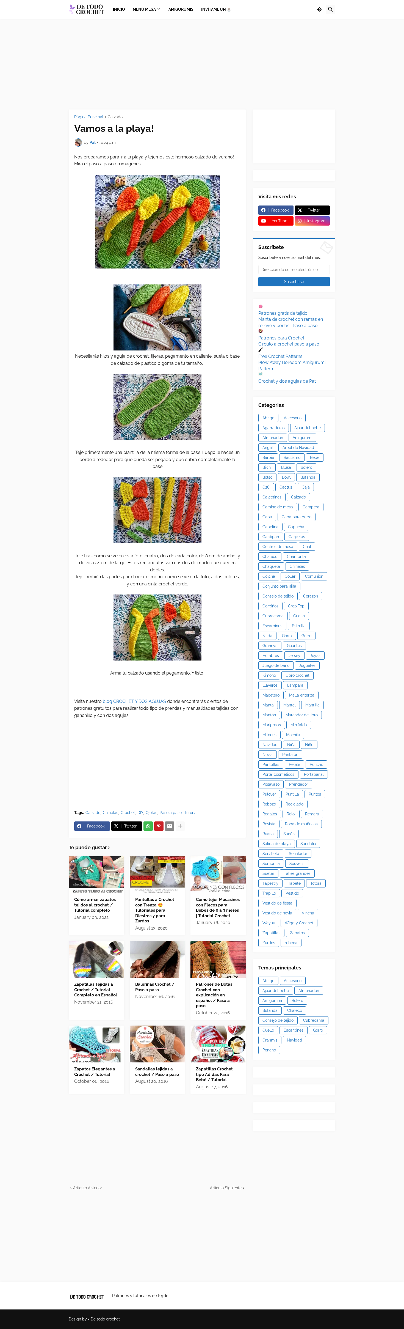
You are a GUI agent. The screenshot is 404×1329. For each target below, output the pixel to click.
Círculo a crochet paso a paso (288, 344)
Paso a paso (171, 812)
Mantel (289, 705)
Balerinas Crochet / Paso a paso (155, 987)
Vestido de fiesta (277, 903)
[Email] (169, 826)
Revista (268, 824)
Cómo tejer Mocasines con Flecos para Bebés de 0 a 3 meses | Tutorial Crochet (218, 907)
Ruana (268, 834)
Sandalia (308, 844)
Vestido (292, 893)
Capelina (270, 527)
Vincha (308, 913)
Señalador (298, 853)
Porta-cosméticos (278, 774)
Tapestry (270, 883)
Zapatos (297, 933)
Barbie (268, 457)
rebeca (291, 943)
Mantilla (312, 705)
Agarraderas (273, 428)
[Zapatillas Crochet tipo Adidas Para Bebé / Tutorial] (218, 1044)
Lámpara (295, 685)
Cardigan (270, 537)
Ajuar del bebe (307, 428)
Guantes (294, 645)
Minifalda (298, 725)
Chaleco (269, 556)
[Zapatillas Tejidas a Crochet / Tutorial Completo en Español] (96, 959)
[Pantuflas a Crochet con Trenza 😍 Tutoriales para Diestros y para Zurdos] (157, 874)
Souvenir (297, 863)
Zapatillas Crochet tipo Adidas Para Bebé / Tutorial (214, 1074)
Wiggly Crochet (299, 923)
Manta (268, 705)
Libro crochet (297, 675)
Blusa (286, 467)
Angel (267, 447)
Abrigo (268, 418)
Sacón (289, 834)
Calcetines (271, 497)
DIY (140, 812)
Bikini (267, 467)
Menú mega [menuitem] (144, 9)
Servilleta (270, 853)
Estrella (299, 626)
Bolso (267, 477)
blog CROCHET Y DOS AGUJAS (134, 701)
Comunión (314, 576)
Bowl (286, 477)
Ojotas (151, 812)
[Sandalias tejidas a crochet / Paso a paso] (157, 1044)
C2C (266, 487)
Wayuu (268, 923)
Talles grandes (297, 873)
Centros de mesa (277, 546)
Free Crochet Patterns (280, 356)
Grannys (269, 645)
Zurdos (268, 943)
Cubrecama (273, 616)
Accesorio (292, 418)
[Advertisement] (202, 64)
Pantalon (290, 754)
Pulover (269, 794)
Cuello (299, 616)
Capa (267, 517)
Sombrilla (271, 863)
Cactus (286, 487)
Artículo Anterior (87, 1188)
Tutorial (191, 812)
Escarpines (272, 626)
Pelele (294, 764)
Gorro (306, 636)
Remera (312, 814)
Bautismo (292, 457)
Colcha (268, 576)
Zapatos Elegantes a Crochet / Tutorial (94, 1072)
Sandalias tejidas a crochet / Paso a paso (157, 1072)
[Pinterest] (159, 826)
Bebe (314, 457)
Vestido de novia (277, 913)
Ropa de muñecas (301, 824)
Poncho (316, 764)
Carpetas (297, 537)
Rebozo (269, 804)
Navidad (270, 744)
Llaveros (270, 685)
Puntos (315, 794)
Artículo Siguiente (226, 1188)
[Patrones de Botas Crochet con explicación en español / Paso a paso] (218, 959)
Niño (309, 744)
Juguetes (307, 665)
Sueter (268, 873)
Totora (316, 883)
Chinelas (110, 812)
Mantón (269, 715)
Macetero (271, 695)
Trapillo (269, 893)
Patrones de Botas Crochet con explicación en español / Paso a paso (214, 995)
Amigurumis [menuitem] (180, 9)
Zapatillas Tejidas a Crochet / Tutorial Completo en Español (95, 990)
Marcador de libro (302, 715)
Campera (311, 507)
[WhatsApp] (148, 826)
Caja (306, 487)
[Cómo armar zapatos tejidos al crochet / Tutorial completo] (96, 874)
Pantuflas (270, 764)
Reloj (291, 814)
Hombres (270, 655)
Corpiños (270, 606)
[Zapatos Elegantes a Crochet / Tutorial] (96, 1044)
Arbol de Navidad (298, 447)
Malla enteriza (301, 695)
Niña (291, 744)
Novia (267, 754)
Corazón (310, 596)
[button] (319, 9)
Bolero (306, 467)
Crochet (128, 812)
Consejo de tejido (278, 596)
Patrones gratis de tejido (283, 313)
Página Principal (88, 117)
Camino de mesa (277, 507)
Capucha (296, 527)
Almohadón (272, 437)
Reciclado (294, 804)
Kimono (269, 675)
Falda (267, 636)
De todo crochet (105, 1319)
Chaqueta (271, 566)
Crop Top (296, 606)
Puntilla (292, 794)
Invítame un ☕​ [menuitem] (216, 9)
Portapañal (314, 774)
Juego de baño (275, 665)
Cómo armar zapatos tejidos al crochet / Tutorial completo (95, 905)
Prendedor (298, 784)
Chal (307, 546)
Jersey (294, 655)
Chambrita (296, 556)
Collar (290, 576)
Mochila (293, 735)
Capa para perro (296, 517)
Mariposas (271, 725)
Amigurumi (302, 437)
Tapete (294, 883)
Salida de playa (276, 844)
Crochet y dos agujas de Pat (287, 381)
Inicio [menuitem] (119, 9)
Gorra (287, 636)
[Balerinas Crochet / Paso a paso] (157, 959)
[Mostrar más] (180, 826)
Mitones (269, 735)
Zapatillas (271, 933)
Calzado (115, 117)
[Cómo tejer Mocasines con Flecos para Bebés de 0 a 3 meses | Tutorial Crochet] (218, 874)
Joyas (315, 655)
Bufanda (308, 477)
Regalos (269, 814)
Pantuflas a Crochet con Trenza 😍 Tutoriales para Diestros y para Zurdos (154, 910)
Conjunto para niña (279, 586)
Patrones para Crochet (281, 338)
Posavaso (271, 784)
